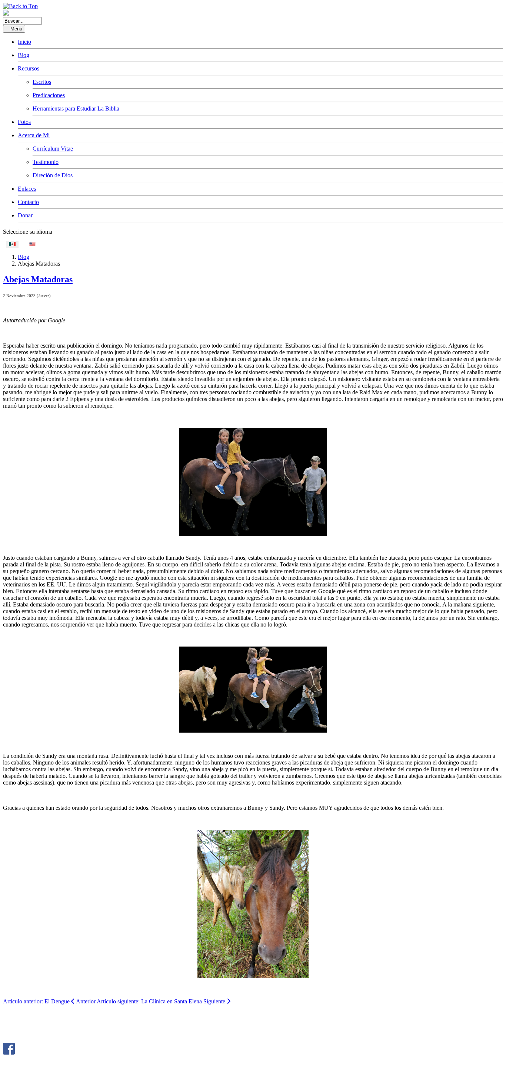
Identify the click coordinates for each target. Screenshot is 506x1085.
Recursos (28, 68)
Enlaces (27, 188)
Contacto (28, 202)
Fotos (24, 122)
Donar (25, 215)
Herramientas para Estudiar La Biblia (76, 108)
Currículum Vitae (53, 148)
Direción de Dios (53, 175)
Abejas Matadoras (38, 279)
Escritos (42, 82)
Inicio (24, 42)
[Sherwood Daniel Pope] (9, 1052)
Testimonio (46, 162)
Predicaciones (49, 95)
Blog (23, 55)
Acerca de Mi (34, 135)
